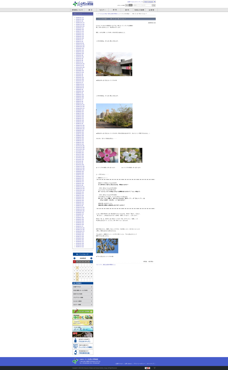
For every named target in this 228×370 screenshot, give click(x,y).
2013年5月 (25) (80, 240)
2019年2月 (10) (80, 122)
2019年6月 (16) (80, 115)
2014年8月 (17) (80, 214)
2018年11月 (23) (80, 127)
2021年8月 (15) (80, 70)
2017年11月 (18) (80, 147)
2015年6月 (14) (80, 197)
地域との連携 (139, 10)
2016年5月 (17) (80, 178)
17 (77, 273)
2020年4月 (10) (80, 98)
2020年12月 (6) (80, 84)
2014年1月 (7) (79, 226)
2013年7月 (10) (80, 236)
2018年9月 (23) (80, 130)
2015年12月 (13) (80, 187)
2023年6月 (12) (80, 33)
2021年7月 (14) (80, 72)
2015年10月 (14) (80, 190)
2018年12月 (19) (80, 125)
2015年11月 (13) (80, 188)
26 (83, 276)
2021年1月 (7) (79, 82)
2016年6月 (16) (80, 176)
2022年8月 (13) (80, 50)
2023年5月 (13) (80, 34)
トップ (97, 13)
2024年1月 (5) (79, 21)
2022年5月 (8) (79, 55)
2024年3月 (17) (80, 17)
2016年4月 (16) (80, 180)
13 (85, 270)
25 (80, 276)
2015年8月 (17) (80, 193)
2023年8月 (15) (80, 29)
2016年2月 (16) (80, 183)
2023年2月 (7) (79, 40)
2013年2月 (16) (80, 245)
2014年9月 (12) (80, 212)
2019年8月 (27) (80, 111)
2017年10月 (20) (80, 149)
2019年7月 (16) (80, 113)
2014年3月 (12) (80, 222)
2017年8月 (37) (80, 152)
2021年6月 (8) (79, 74)
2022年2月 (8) (79, 60)
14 (88, 270)
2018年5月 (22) (80, 137)
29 (91, 276)
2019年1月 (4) (79, 123)
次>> (91, 258)
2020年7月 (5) (79, 93)
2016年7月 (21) (80, 175)
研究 (115, 10)
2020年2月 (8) (79, 101)
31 (77, 279)
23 (74, 276)
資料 (127, 10)
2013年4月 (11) (80, 241)
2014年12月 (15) (80, 207)
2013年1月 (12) (80, 246)
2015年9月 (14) (80, 192)
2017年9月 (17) (80, 151)
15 (91, 270)
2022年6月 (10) (80, 53)
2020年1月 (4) (79, 103)
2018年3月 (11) (80, 140)
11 (80, 270)
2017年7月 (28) (80, 154)
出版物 (152, 10)
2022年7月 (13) (80, 52)
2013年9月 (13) (80, 233)
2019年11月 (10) (80, 106)
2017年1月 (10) (80, 164)
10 (77, 270)
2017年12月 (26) (80, 146)
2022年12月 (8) (80, 43)
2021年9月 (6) (79, 69)
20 (85, 273)
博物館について (77, 10)
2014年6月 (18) (80, 217)
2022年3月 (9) (79, 58)
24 (77, 276)
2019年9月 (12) (80, 110)
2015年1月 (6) (79, 205)
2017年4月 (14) (80, 159)
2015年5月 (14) (80, 199)
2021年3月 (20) (80, 79)
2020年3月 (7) (79, 99)
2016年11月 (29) (80, 168)
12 (83, 270)
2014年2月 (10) (80, 224)
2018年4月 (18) (80, 139)
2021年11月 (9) (80, 65)
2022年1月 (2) (79, 62)
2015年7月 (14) (80, 195)
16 (74, 273)
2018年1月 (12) (80, 144)
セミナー (103, 10)
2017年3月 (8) (79, 161)
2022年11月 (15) (80, 45)
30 (74, 279)
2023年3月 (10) (80, 38)
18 (80, 273)
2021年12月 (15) (80, 63)
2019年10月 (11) (80, 108)
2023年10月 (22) (80, 26)
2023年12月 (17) (80, 22)
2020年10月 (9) (80, 87)
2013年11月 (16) (80, 229)
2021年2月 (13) (80, 81)
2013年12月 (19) (80, 228)
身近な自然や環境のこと (114, 13)
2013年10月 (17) (80, 231)
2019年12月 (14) (80, 104)
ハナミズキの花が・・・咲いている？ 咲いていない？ (112, 19)
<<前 (74, 258)
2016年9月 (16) (80, 171)
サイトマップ (138, 1)
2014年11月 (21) (80, 209)
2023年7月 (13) (80, 31)
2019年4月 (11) (80, 118)
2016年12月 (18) (80, 166)
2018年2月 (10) (80, 142)
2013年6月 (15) (80, 238)
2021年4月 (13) (80, 77)
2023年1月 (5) (79, 41)
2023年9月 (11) (80, 28)
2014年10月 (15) (80, 211)
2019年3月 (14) (80, 120)
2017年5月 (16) (80, 157)
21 (88, 273)
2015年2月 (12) (80, 204)
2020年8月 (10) (80, 91)
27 (85, 276)
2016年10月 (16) (80, 169)
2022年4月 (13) (80, 57)
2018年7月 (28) (80, 134)
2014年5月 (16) (80, 219)
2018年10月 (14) (80, 128)
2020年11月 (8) (80, 86)
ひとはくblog (103, 13)
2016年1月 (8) (79, 185)
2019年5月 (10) (80, 117)
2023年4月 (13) (80, 36)
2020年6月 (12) (80, 94)
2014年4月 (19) (80, 221)
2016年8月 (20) (80, 173)
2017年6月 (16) (80, 156)
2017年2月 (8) (79, 163)
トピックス (99, 264)
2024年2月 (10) (80, 19)
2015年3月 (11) (80, 202)
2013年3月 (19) (80, 243)
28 (88, 276)
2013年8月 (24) (80, 234)
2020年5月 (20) (80, 96)
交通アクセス (130, 1)
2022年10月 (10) (80, 46)
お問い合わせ (128, 363)
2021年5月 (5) (79, 75)
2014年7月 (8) (79, 216)
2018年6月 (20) (80, 135)
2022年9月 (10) (80, 48)
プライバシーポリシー (139, 363)
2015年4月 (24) (80, 200)
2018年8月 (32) (80, 132)
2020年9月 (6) (79, 89)
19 (83, 273)
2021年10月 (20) (80, 67)
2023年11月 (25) (80, 24)
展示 (90, 10)
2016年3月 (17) (80, 181)
